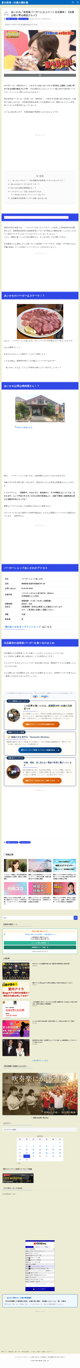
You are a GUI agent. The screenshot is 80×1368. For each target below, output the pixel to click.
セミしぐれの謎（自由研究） (39, 943)
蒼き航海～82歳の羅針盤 (15, 2)
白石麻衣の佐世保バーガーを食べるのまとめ (29, 198)
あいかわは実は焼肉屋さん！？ (23, 187)
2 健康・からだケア (12, 19)
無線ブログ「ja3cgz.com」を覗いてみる (41, 780)
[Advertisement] (40, 150)
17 (27, 1153)
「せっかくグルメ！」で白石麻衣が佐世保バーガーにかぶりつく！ (38, 180)
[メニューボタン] (77, 2)
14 (53, 1149)
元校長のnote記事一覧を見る (39, 951)
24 (27, 1156)
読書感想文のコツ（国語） (39, 947)
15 (60, 1149)
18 (33, 1153)
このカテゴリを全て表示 (40, 1283)
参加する (52, 1286)
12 (40, 1149)
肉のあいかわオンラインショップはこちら (30, 194)
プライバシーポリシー (22, 1357)
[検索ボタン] (73, 2)
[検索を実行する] (76, 918)
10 (27, 1149)
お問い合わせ (35, 1357)
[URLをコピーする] (40, 75)
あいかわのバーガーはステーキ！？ (25, 184)
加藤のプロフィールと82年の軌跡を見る (41, 724)
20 (46, 1153)
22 (60, 1153)
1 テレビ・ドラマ (23, 19)
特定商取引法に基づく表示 (56, 1357)
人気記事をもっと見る (40, 1060)
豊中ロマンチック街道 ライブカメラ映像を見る (39, 750)
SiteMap (43, 1357)
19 (40, 1153)
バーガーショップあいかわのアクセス (26, 191)
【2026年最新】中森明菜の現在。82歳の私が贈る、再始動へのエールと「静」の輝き (35, 1301)
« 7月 (18, 1163)
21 (53, 1153)
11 (33, 1149)
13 (46, 1149)
